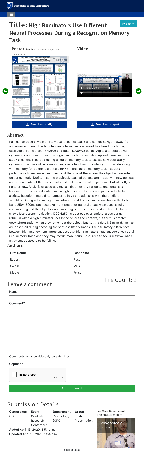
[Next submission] (138, 91)
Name (13, 291)
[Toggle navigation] (11, 14)
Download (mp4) (106, 124)
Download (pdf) (40, 124)
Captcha (16, 364)
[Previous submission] (5, 91)
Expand (61, 60)
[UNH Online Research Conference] (28, 5)
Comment (17, 303)
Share (129, 24)
